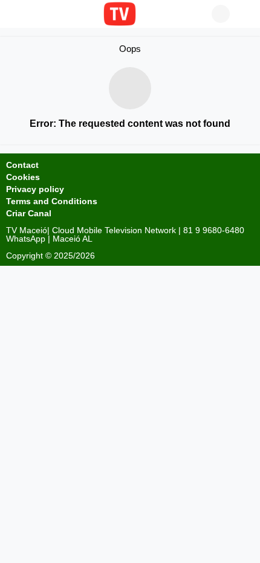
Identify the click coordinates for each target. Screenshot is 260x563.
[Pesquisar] (245, 14)
